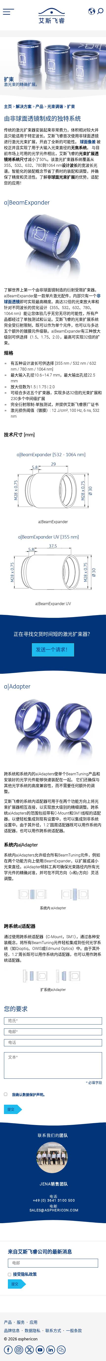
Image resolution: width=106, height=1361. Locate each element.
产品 (39, 106)
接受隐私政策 (25, 1274)
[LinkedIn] (51, 1352)
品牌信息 (12, 1330)
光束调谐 (55, 106)
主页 (8, 106)
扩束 (71, 106)
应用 (33, 1322)
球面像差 (88, 142)
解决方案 (24, 106)
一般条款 (74, 1330)
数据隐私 (32, 1330)
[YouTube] (41, 1352)
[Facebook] (9, 1352)
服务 (21, 1322)
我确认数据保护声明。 (29, 1095)
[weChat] (62, 1352)
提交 (10, 1109)
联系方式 (53, 1330)
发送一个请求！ (53, 650)
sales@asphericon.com (54, 1210)
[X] (30, 1352)
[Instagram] (20, 1352)
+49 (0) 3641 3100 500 (54, 1200)
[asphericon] (51, 22)
